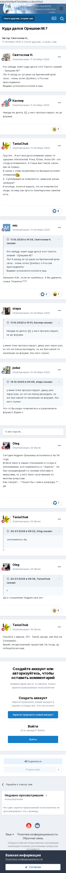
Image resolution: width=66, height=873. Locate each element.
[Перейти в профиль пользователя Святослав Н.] (6, 57)
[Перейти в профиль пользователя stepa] (6, 311)
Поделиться (34, 761)
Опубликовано (30, 59)
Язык (9, 834)
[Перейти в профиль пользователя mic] (6, 227)
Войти (33, 739)
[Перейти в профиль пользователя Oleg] (6, 445)
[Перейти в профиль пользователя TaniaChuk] (6, 146)
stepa (16, 308)
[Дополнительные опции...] (59, 57)
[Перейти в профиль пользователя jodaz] (6, 370)
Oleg (15, 443)
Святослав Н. (19, 38)
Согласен (34, 867)
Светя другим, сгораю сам (40, 41)
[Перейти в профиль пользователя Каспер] (6, 103)
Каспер (18, 100)
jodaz (16, 368)
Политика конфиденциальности (37, 834)
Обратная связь (33, 838)
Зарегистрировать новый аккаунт (33, 714)
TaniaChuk (20, 143)
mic (15, 225)
